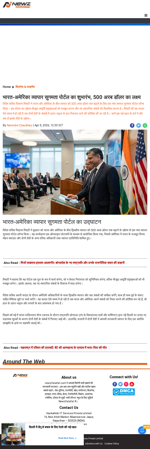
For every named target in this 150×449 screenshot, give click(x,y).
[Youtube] (132, 384)
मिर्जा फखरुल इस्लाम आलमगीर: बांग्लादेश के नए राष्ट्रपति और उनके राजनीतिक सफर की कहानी (73, 263)
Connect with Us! (124, 377)
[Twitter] (120, 384)
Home (7, 87)
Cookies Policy (111, 443)
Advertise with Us (94, 443)
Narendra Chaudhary (19, 125)
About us (68, 377)
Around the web (24, 361)
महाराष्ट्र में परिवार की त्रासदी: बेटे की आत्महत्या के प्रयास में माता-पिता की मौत (64, 347)
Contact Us (68, 407)
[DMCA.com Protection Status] (124, 392)
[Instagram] (126, 384)
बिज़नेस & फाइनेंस (25, 87)
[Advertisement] (75, 51)
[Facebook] (114, 384)
